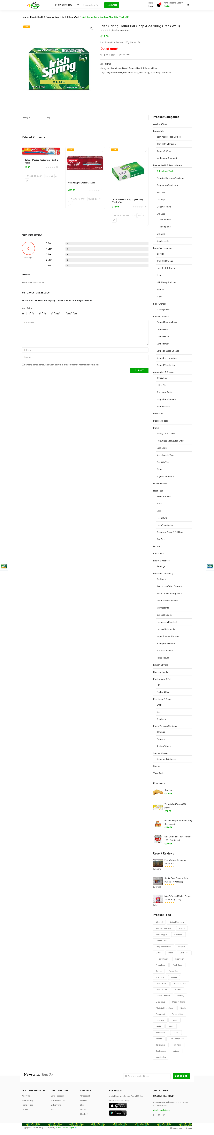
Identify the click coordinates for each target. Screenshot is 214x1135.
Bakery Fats (162, 378)
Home (25, 17)
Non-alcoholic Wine (165, 455)
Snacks (156, 766)
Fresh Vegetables (165, 525)
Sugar (159, 297)
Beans (182, 928)
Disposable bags (160, 421)
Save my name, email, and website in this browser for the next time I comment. (61, 365)
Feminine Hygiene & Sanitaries (170, 178)
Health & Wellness (161, 561)
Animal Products (177, 922)
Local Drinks (162, 448)
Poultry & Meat (163, 692)
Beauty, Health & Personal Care (44, 17)
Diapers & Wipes (164, 151)
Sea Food (161, 539)
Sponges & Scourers (166, 643)
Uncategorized (163, 309)
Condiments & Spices (166, 759)
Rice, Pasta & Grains (162, 699)
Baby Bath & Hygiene (166, 144)
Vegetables (161, 1057)
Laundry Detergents (166, 629)
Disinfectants (163, 608)
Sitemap (189, 1128)
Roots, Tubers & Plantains (165, 726)
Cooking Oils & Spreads (163, 372)
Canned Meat (163, 344)
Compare (126, 55)
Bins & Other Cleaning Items (169, 593)
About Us (26, 1096)
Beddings (161, 566)
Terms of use (27, 1105)
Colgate (181, 947)
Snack (176, 1032)
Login (150, 6)
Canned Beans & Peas (167, 322)
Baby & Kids (158, 131)
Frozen (156, 546)
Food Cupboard (160, 483)
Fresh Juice (177, 965)
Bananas (161, 732)
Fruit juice (160, 977)
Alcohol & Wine (160, 124)
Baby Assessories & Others (169, 137)
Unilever (176, 1051)
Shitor (171, 1026)
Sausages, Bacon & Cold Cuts (170, 532)
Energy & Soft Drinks (166, 433)
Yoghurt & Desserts (165, 476)
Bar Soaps (161, 579)
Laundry (180, 996)
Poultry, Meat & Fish (162, 679)
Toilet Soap (155, 72)
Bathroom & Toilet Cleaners (169, 586)
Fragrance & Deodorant (167, 185)
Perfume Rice (177, 1014)
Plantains (161, 739)
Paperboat (160, 1014)
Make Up (161, 199)
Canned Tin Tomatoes (167, 358)
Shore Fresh (161, 1032)
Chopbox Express (163, 947)
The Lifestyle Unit (177, 1039)
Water (159, 469)
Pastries (160, 289)
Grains (159, 705)
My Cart (83, 1109)
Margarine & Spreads (166, 399)
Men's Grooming (164, 207)
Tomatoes (177, 1045)
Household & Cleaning (163, 573)
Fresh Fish (179, 959)
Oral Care (161, 214)
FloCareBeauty (162, 959)
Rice (159, 712)
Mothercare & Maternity (167, 158)
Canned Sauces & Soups (168, 351)
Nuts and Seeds (160, 672)
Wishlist (83, 1100)
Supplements (163, 241)
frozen (159, 971)
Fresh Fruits (162, 518)
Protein (174, 1020)
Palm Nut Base (163, 406)
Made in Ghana (178, 1002)
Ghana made (161, 990)
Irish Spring (144, 72)
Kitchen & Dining (160, 665)
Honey (159, 275)
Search (113, 5)
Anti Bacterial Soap (164, 928)
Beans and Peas (164, 496)
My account (85, 1096)
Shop (82, 1105)
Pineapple (160, 1020)
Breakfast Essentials (162, 248)
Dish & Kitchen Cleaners (167, 600)
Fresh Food (158, 491)
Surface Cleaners (165, 650)
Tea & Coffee (163, 462)
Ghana (174, 977)
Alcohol (159, 922)
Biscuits (160, 254)
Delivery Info (56, 1105)
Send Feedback (57, 1096)
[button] (172, 4)
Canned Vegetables (166, 365)
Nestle (183, 1008)
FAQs (53, 1109)
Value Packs (159, 773)
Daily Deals (158, 414)
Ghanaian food (180, 983)
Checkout (84, 1114)
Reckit (158, 1026)
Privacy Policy (27, 1100)
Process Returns (58, 1100)
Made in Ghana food (164, 1008)
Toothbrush (165, 219)
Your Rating (27, 308)
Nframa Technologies (65, 1127)
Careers (25, 1109)
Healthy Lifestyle (163, 996)
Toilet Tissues (163, 658)
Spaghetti (161, 719)
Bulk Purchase (159, 304)
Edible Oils (161, 385)
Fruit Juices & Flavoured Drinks (170, 441)
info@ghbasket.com (161, 1110)
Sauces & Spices (160, 753)
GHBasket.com (176, 1128)
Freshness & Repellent (167, 622)
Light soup (160, 1002)
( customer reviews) (120, 30)
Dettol (158, 953)
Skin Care (161, 234)
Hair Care (161, 192)
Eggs (159, 511)
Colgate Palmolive (114, 72)
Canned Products (161, 316)
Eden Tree (184, 953)
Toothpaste (165, 227)
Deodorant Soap (130, 72)
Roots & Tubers (164, 746)
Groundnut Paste (164, 392)
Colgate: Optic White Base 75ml (81, 183)
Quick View (47, 176)
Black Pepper (161, 934)
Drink (170, 953)
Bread (159, 503)
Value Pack (166, 72)
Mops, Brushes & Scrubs (168, 636)
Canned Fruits (163, 336)
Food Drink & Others (166, 268)
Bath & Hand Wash (70, 17)
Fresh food (160, 965)
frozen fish (173, 971)
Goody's (177, 990)
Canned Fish (162, 329)
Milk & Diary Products (166, 282)
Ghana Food (158, 553)
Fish (158, 685)
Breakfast (178, 934)
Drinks (156, 428)
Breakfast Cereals (165, 261)
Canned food (161, 940)
